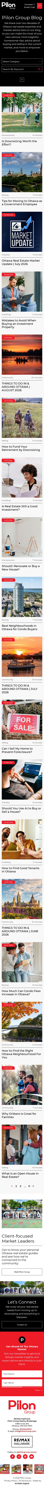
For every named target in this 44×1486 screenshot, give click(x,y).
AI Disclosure (25, 1480)
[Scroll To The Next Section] (22, 80)
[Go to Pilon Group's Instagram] (19, 1456)
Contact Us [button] (22, 1324)
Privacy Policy (10, 1480)
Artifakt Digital (22, 1483)
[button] (39, 6)
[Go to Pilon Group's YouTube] (31, 1456)
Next (37, 1390)
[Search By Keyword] (39, 69)
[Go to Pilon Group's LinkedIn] (25, 1456)
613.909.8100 (26, 1429)
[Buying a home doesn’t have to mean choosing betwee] (28, 1469)
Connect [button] (29, 4)
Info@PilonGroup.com (25, 1431)
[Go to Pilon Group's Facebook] (12, 1456)
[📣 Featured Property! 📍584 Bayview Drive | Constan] (5, 1469)
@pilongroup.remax (26, 1452)
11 (29, 1186)
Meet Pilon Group (22, 1272)
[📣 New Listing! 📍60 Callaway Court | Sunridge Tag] (39, 1469)
